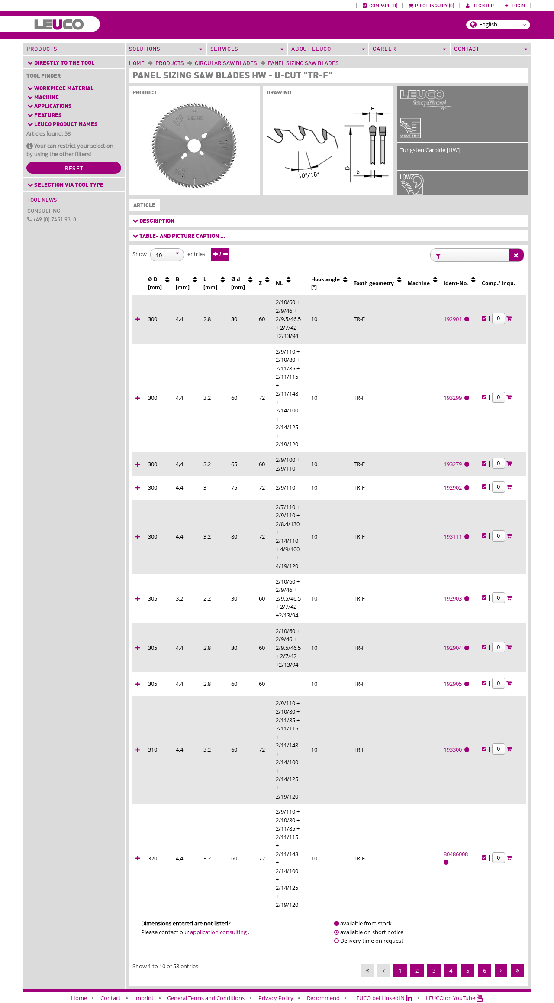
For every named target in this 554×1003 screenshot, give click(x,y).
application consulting (218, 932)
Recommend (323, 998)
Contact (110, 998)
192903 (454, 598)
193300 (454, 749)
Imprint (144, 998)
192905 (454, 684)
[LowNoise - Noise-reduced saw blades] (412, 190)
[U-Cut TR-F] (410, 134)
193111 (454, 536)
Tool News (42, 200)
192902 (454, 487)
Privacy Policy (275, 998)
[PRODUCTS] (185, 63)
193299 (454, 398)
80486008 (456, 854)
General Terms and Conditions (206, 998)
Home (137, 63)
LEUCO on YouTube (451, 998)
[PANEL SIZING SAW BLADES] (340, 63)
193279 (454, 464)
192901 (454, 319)
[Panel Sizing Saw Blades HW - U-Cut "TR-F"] (194, 147)
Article (142, 205)
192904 (454, 648)
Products (41, 49)
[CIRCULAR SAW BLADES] (259, 63)
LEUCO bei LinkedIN (379, 998)
